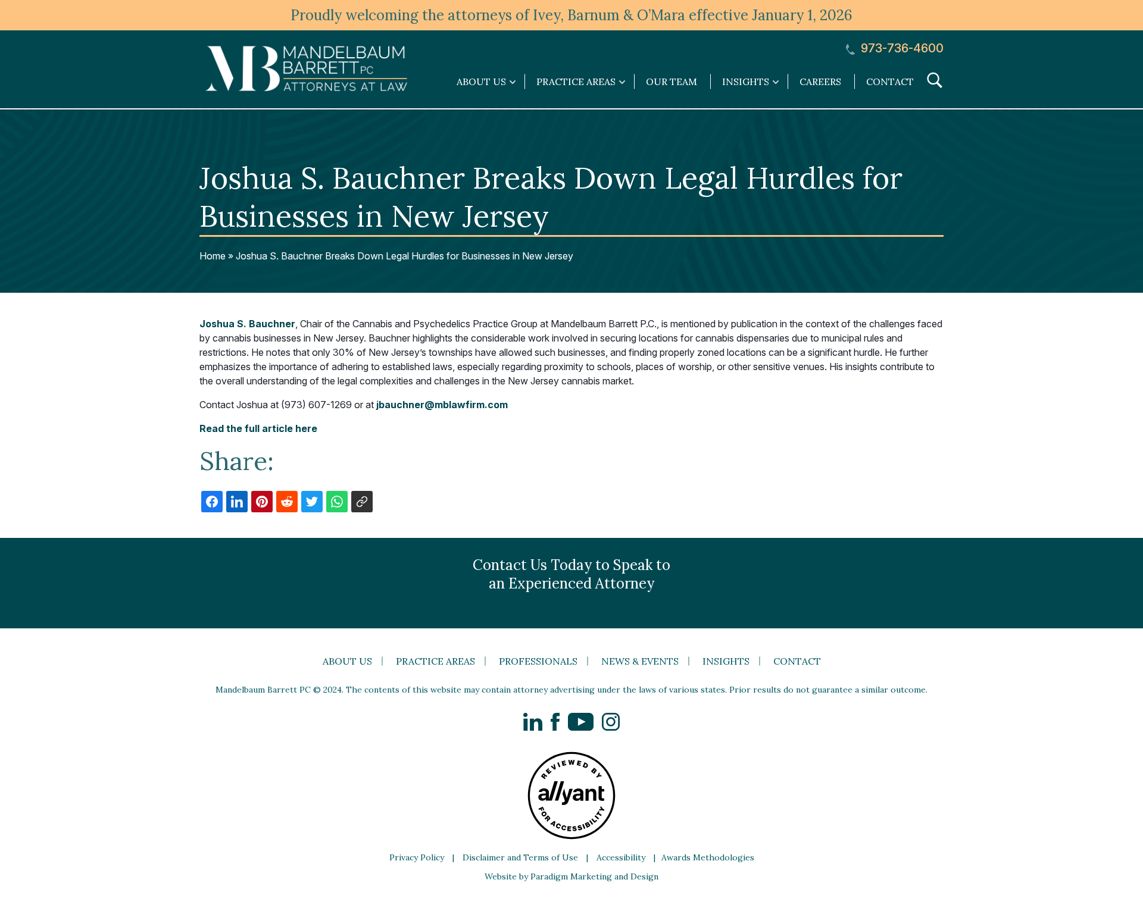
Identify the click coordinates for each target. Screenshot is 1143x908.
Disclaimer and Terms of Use (520, 857)
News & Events (640, 661)
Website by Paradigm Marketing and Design (571, 876)
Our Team (671, 81)
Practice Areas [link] (576, 81)
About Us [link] (481, 81)
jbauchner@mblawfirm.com (442, 405)
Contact (890, 81)
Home (212, 256)
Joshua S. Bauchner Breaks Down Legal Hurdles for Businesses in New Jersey (404, 256)
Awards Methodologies (707, 857)
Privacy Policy (416, 857)
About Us (347, 661)
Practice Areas (435, 661)
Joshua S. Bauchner (247, 324)
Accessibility (621, 857)
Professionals (538, 661)
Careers (820, 81)
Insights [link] (745, 81)
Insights (725, 661)
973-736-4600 (901, 48)
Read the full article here (258, 428)
